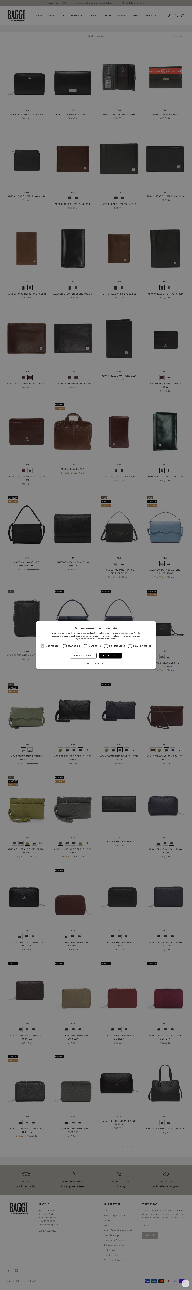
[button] (96, 663)
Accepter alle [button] (110, 655)
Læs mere (111, 639)
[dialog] (96, 645)
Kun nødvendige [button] (83, 655)
